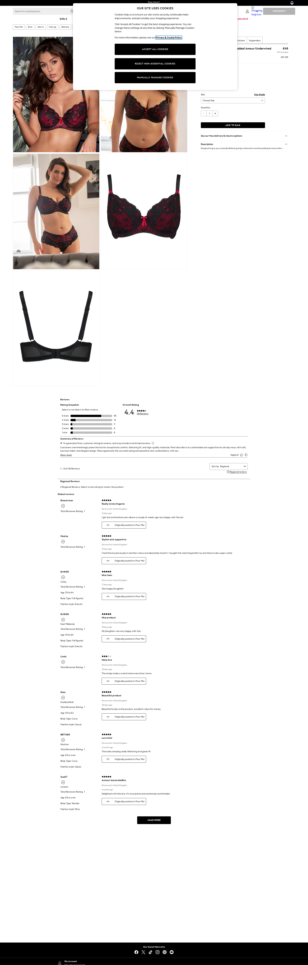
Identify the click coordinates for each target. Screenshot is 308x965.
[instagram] (157, 952)
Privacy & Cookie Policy (169, 37)
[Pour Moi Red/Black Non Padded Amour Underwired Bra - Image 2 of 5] (144, 94)
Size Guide (259, 94)
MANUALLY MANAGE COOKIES (155, 77)
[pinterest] (164, 952)
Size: (203, 94)
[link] (247, 11)
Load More (154, 820)
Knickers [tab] (241, 40)
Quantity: (205, 107)
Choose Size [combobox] (208, 100)
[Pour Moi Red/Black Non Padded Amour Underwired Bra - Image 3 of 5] (56, 211)
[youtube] (171, 952)
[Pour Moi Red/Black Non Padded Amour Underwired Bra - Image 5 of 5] (56, 328)
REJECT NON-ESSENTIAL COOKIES (155, 63)
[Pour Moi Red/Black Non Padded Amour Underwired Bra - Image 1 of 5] (56, 94)
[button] (244, 144)
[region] (155, 46)
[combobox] (231, 466)
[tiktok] (150, 952)
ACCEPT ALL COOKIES (155, 49)
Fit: (202, 80)
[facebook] (136, 952)
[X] (143, 952)
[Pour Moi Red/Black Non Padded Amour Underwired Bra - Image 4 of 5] (144, 211)
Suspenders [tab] (255, 40)
